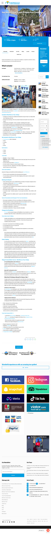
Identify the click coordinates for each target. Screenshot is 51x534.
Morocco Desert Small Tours (7, 487)
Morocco (29, 271)
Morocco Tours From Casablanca (8, 491)
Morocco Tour (6, 109)
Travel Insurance (6, 139)
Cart (3, 509)
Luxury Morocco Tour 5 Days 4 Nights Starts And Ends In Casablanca (37, 473)
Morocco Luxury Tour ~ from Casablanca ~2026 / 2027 (45, 113)
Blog (3, 505)
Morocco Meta (12, 315)
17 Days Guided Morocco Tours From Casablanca (45, 96)
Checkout (4, 511)
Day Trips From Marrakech (46, 144)
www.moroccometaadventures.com (35, 489)
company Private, (29, 317)
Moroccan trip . (21, 321)
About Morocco (5, 499)
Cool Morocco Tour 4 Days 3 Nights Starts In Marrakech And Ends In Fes (38, 465)
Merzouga (16, 130)
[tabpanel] (25, 21)
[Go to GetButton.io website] (48, 532)
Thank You (4, 503)
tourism (13, 295)
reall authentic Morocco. (6, 112)
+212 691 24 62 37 (32, 483)
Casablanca (15, 110)
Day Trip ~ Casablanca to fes (45, 107)
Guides (4, 328)
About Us (31, 519)
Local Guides (13, 131)
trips (18, 109)
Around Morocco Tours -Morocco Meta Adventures (12, 483)
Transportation (6, 331)
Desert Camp (14, 127)
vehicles (10, 331)
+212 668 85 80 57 (42, 483)
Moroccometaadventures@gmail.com (36, 487)
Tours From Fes (5, 493)
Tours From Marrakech (6, 495)
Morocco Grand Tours (6, 485)
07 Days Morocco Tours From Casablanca (45, 84)
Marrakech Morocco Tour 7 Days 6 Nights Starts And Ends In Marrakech (38, 475)
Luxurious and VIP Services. (9, 318)
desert (27, 241)
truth (6, 289)
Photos (39, 519)
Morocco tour (16, 183)
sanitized (8, 325)
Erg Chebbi (20, 130)
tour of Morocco (26, 172)
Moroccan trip (23, 203)
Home (25, 25)
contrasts (14, 271)
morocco (16, 263)
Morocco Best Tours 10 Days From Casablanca (45, 90)
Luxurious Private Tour (25, 315)
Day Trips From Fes (45, 143)
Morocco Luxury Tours (6, 497)
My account (4, 513)
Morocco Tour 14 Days (24, 259)
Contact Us (35, 519)
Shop (3, 507)
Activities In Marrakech (46, 138)
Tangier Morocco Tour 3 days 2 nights (45, 101)
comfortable (29, 282)
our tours (8, 317)
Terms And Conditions (44, 519)
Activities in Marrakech (6, 489)
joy (33, 237)
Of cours (6, 212)
